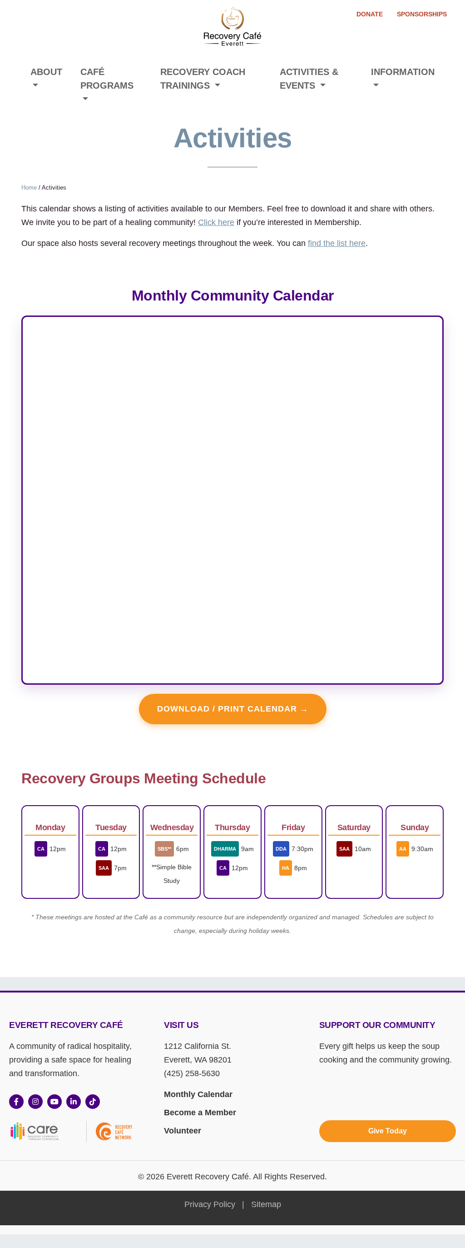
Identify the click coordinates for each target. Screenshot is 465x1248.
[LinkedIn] (73, 1101)
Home (29, 187)
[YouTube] (54, 1101)
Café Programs (107, 78)
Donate (369, 14)
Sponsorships (422, 14)
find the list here (337, 243)
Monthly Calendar (198, 1094)
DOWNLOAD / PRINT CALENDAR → (232, 708)
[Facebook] (16, 1101)
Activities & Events (309, 78)
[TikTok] (92, 1101)
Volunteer (182, 1130)
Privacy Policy (209, 1204)
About (46, 72)
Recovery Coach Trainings (202, 78)
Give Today (387, 1131)
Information (403, 72)
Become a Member (200, 1112)
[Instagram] (35, 1101)
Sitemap (266, 1204)
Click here (216, 222)
